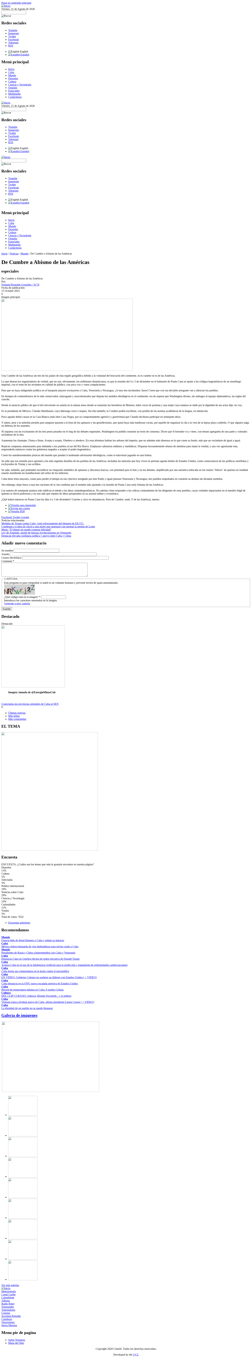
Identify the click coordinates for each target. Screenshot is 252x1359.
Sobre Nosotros (16, 1339)
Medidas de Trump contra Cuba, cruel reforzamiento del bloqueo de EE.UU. (42, 523)
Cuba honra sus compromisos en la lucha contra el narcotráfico (35, 971)
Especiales (14, 90)
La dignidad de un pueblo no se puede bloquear (27, 1008)
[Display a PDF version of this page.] (16, 511)
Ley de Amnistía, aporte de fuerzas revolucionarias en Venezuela (36, 532)
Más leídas (14, 715)
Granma (5, 1313)
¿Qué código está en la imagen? (22, 597)
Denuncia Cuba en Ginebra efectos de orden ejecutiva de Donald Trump (40, 958)
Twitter (12, 36)
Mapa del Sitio (16, 1343)
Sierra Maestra (9, 1325)
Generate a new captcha (17, 603)
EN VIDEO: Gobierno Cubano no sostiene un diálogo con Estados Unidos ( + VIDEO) (49, 977)
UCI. (136, 1354)
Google (25, 517)
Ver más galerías (10, 1285)
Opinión (12, 87)
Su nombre (7, 550)
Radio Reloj (7, 1303)
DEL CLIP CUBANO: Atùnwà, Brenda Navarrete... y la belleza (36, 995)
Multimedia (14, 93)
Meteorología (8, 1291)
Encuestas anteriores (19, 922)
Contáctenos (15, 96)
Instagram (13, 33)
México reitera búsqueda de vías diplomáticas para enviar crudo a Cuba (39, 946)
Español (24, 54)
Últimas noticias (17, 712)
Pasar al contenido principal (16, 2)
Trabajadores (8, 1309)
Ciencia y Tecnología (19, 84)
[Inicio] (5, 5)
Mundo (12, 75)
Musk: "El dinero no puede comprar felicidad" (26, 529)
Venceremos (8, 1322)
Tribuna (5, 1300)
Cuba (11, 72)
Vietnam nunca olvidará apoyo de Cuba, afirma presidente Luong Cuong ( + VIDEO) (47, 1002)
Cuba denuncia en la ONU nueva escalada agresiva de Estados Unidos (39, 983)
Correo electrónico (11, 557)
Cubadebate (7, 1297)
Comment (7, 561)
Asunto (5, 554)
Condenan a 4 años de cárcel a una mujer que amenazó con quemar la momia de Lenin (48, 526)
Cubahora (6, 1319)
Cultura (12, 81)
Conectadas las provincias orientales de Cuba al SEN (30, 703)
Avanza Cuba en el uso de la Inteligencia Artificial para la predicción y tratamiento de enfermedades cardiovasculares (64, 965)
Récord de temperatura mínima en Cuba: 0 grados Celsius (32, 989)
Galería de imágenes (19, 1015)
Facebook (13, 39)
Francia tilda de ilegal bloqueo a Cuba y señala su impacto (32, 940)
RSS (10, 45)
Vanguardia (7, 1306)
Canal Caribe (8, 1294)
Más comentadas (17, 719)
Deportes (13, 78)
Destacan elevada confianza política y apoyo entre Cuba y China (36, 535)
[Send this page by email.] (19, 508)
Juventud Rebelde (11, 1316)
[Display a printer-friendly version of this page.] (22, 505)
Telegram (13, 42)
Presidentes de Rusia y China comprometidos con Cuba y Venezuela (38, 952)
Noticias (14, 253)
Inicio (11, 69)
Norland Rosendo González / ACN (20, 284)
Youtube (12, 30)
